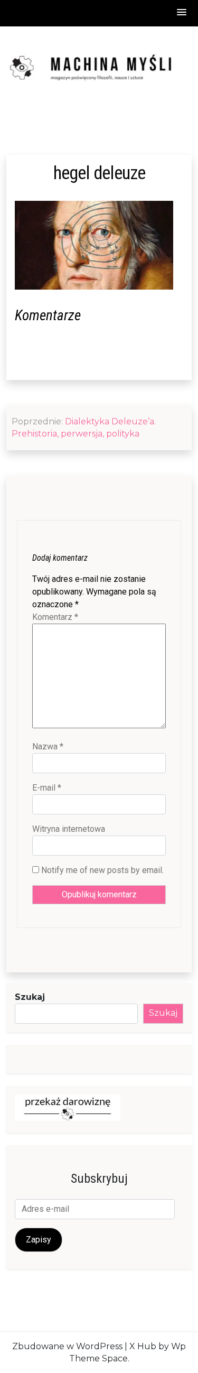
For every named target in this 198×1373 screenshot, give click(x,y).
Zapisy (38, 1240)
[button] (182, 13)
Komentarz (55, 617)
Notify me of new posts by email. (102, 870)
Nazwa (47, 746)
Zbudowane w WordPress (67, 1346)
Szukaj (30, 997)
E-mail (46, 788)
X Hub (142, 1346)
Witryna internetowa (68, 829)
